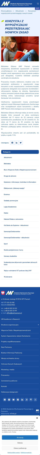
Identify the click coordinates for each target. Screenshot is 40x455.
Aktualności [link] (20, 11)
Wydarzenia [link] (8, 277)
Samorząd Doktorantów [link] (12, 231)
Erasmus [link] (7, 194)
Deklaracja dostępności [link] (9, 392)
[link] (16, 4)
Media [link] (6, 213)
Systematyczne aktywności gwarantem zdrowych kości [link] (20, 263)
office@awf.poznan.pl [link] (14, 313)
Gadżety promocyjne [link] (11, 201)
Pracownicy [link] (5, 375)
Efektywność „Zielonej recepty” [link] (14, 188)
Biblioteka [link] (7, 164)
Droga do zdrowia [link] (10, 176)
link (33, 109)
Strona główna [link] (6, 11)
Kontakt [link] (4, 386)
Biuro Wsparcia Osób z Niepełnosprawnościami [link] (20, 170)
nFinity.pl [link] (13, 414)
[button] (37, 418)
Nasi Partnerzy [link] (6, 347)
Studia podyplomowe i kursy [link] (13, 250)
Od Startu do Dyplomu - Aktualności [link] (16, 225)
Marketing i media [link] (7, 369)
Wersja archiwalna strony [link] (10, 358)
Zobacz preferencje (20, 448)
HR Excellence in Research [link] (10, 319)
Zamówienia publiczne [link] (9, 381)
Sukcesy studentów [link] (10, 256)
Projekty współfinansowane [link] (10, 341)
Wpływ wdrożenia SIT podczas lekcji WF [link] (17, 271)
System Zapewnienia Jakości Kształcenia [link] (15, 336)
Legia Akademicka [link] (10, 207)
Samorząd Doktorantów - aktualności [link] (16, 238)
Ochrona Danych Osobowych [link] (11, 364)
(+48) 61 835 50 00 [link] (10, 308)
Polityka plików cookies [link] (14, 452)
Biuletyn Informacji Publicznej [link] (11, 353)
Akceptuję (20, 437)
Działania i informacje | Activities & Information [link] (20, 182)
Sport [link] (6, 244)
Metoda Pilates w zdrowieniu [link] (13, 219)
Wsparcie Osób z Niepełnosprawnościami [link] (16, 330)
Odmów (20, 443)
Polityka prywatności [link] (26, 452)
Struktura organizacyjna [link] (9, 325)
